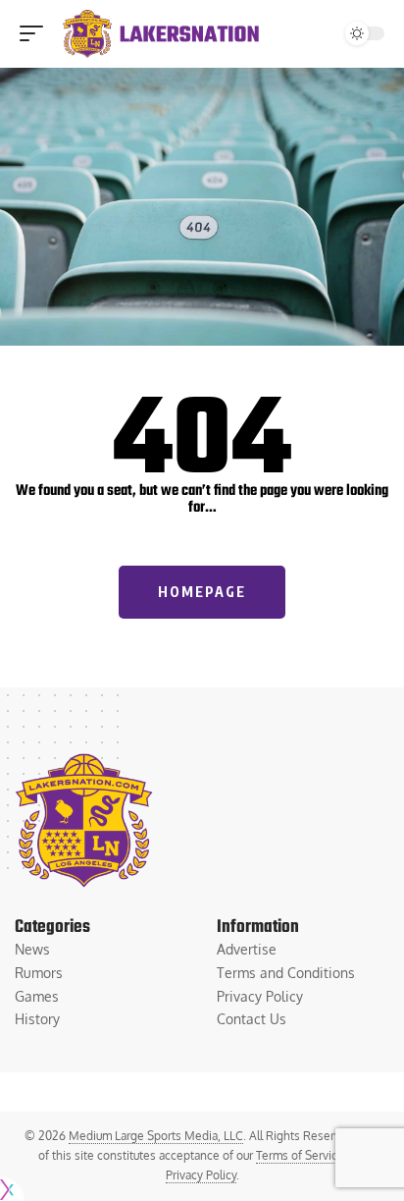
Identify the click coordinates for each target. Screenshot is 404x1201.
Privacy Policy (201, 1175)
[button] (36, 33)
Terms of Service (300, 1155)
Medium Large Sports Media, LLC (156, 1135)
